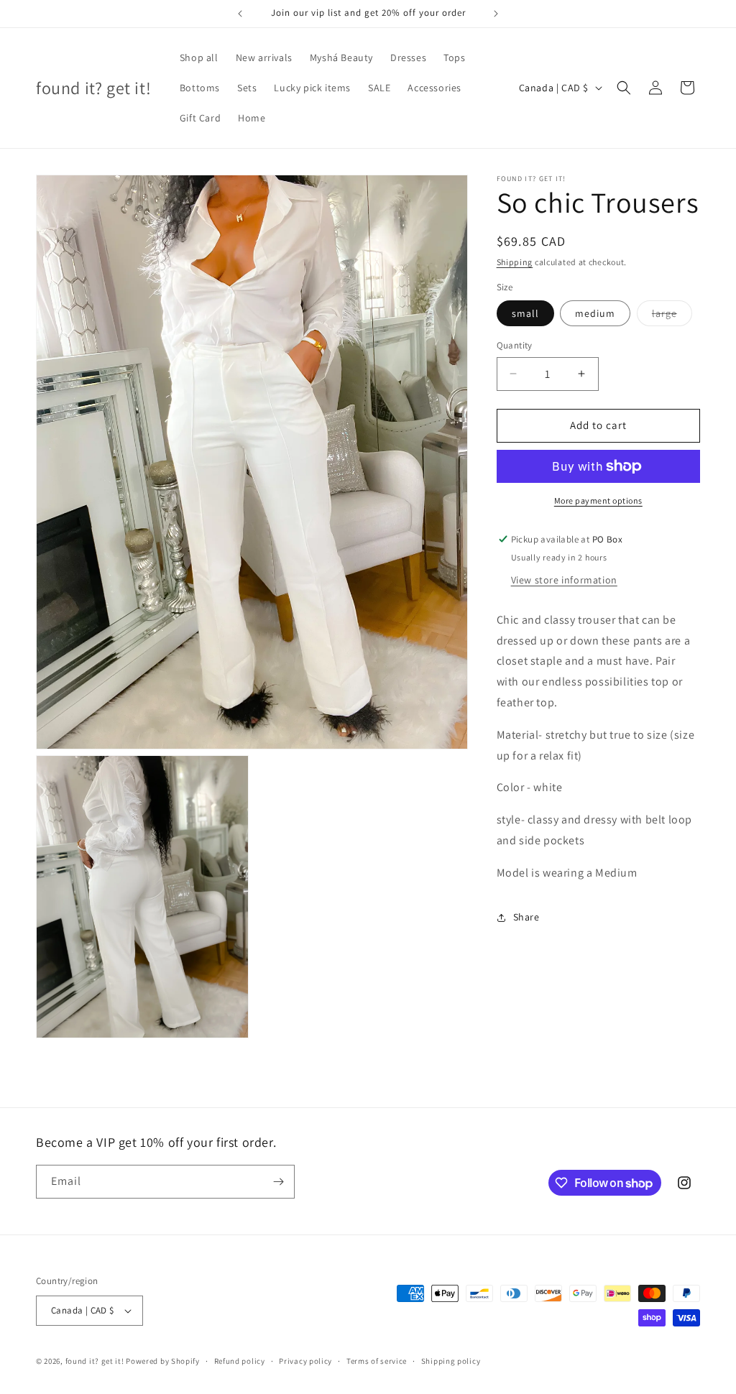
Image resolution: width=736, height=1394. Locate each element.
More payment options (598, 500)
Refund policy (239, 1361)
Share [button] (526, 916)
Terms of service (376, 1361)
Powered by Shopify (163, 1361)
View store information (564, 579)
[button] (624, 87)
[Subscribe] (278, 1182)
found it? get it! (94, 1361)
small (525, 313)
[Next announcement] (496, 13)
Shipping (515, 262)
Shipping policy (451, 1361)
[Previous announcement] (240, 13)
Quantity (515, 345)
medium (595, 313)
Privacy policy (305, 1361)
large (672, 316)
